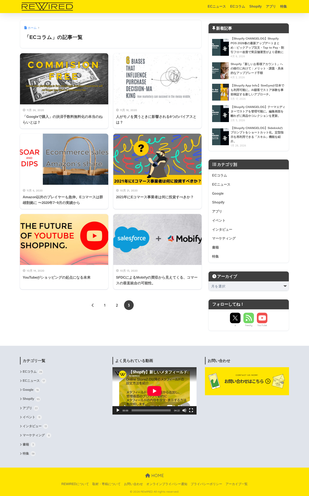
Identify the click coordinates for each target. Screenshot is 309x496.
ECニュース (217, 6)
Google (218, 193)
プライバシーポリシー (206, 484)
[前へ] (93, 305)
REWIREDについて (75, 484)
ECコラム (237, 6)
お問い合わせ (133, 484)
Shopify (255, 6)
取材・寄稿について (106, 484)
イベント (219, 220)
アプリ (271, 6)
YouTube (262, 325)
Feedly (248, 325)
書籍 (215, 247)
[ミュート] (184, 410)
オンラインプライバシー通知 (166, 484)
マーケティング (224, 238)
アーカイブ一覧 (237, 484)
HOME (157, 475)
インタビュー (222, 229)
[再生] (118, 410)
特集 (283, 6)
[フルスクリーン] (191, 410)
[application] (154, 391)
